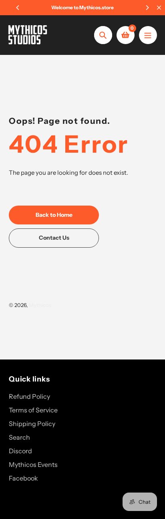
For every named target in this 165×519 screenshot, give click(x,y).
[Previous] (18, 8)
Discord (20, 451)
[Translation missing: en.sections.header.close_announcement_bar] (159, 8)
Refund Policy (29, 396)
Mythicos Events (33, 464)
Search (19, 437)
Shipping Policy (32, 424)
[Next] (147, 8)
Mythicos (40, 305)
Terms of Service (33, 410)
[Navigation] (148, 35)
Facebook (23, 478)
